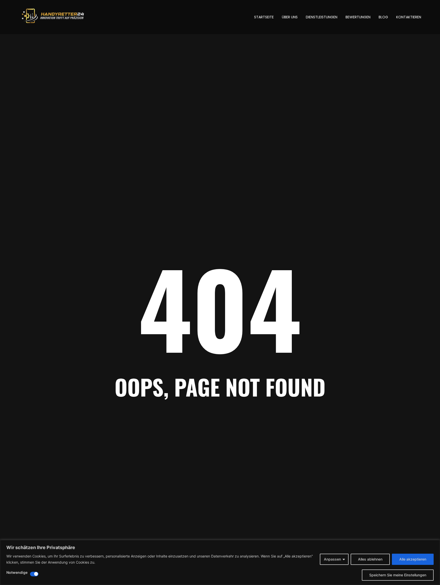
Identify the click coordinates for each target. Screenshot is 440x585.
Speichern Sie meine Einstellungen (397, 575)
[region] (220, 562)
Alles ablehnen (370, 559)
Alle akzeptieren (412, 559)
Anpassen (332, 559)
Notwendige (17, 573)
